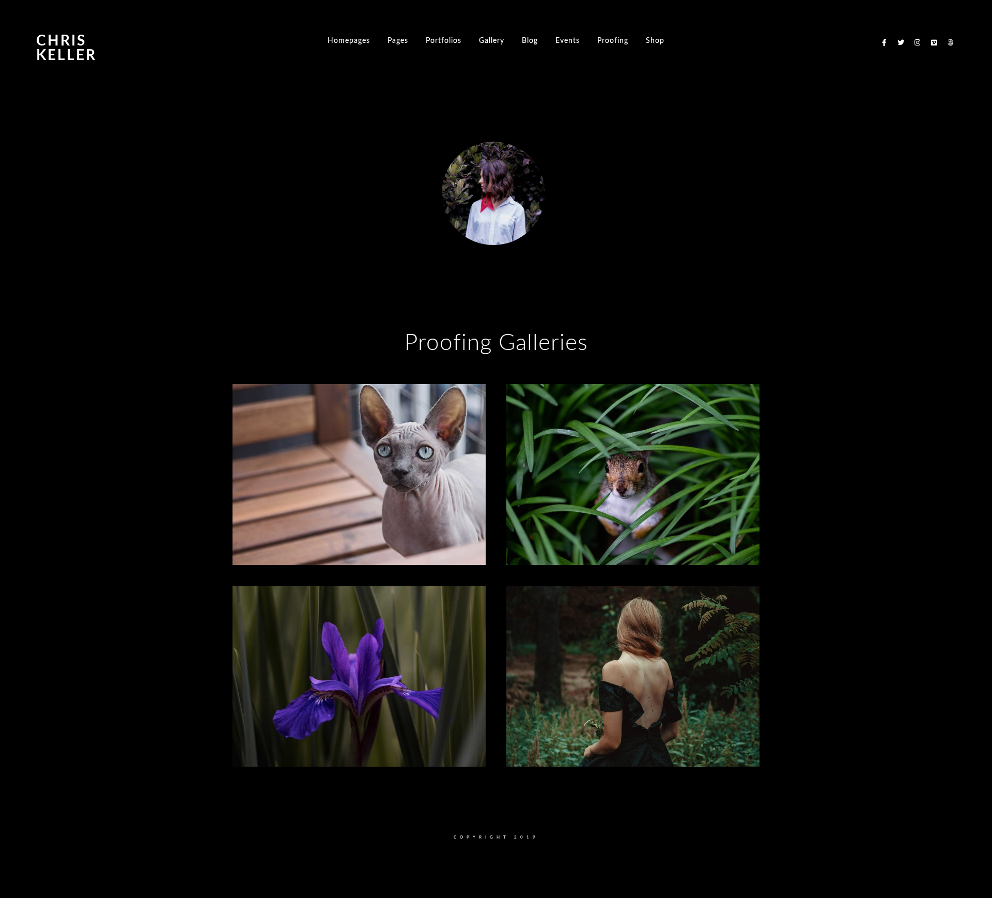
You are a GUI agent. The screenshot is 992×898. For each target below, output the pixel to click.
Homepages (349, 40)
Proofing (612, 40)
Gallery (491, 40)
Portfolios (443, 40)
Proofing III (550, 544)
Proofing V (548, 745)
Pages (398, 40)
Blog (530, 40)
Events (567, 40)
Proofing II (274, 544)
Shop (655, 40)
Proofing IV (276, 745)
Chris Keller (66, 48)
